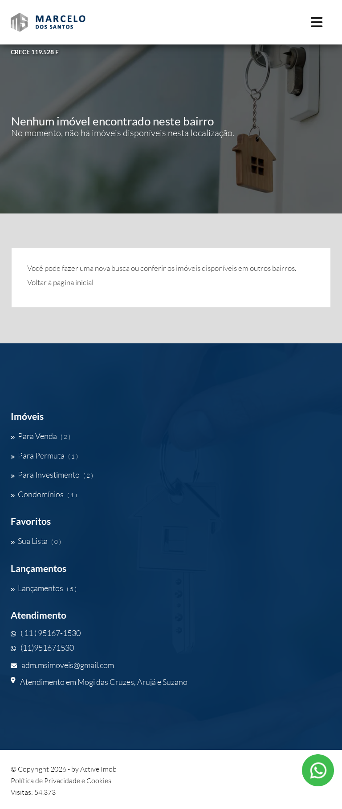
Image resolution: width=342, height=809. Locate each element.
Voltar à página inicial (60, 282)
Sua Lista (39, 541)
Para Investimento (55, 474)
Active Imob (98, 769)
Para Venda (44, 436)
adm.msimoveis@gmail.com (67, 665)
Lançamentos (47, 588)
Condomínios (47, 494)
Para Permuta (48, 455)
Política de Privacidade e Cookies (61, 780)
